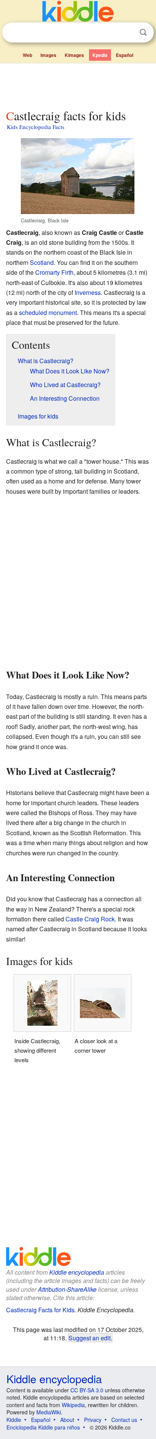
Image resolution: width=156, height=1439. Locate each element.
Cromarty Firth (54, 272)
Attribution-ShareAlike (67, 1289)
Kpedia (100, 55)
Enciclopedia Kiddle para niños (43, 1427)
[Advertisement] (78, 84)
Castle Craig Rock (90, 919)
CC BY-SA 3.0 (86, 1390)
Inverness (88, 292)
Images (48, 55)
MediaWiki (48, 1412)
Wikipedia (73, 1405)
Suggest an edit (90, 1338)
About (67, 1419)
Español (124, 55)
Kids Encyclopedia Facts (35, 127)
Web (27, 55)
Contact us (124, 1419)
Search (143, 32)
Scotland (42, 262)
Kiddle (13, 1419)
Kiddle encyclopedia (76, 1272)
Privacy (92, 1419)
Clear (127, 32)
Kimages (74, 55)
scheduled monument (48, 312)
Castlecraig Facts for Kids (40, 1309)
